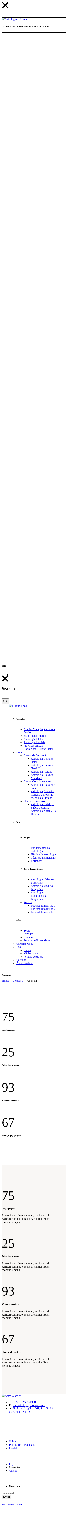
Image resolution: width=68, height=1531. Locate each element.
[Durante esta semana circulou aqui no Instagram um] (34, 543)
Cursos (13, 1470)
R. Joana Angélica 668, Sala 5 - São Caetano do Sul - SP (31, 1410)
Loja (11, 1464)
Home (5, 980)
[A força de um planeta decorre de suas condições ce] (34, 630)
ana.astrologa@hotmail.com (29, 1405)
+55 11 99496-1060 (24, 1401)
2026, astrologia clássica (12, 1504)
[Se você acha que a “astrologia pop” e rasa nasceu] (34, 100)
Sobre (12, 1441)
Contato (13, 1448)
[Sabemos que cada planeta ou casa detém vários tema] (34, 209)
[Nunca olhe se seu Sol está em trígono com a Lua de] (34, 434)
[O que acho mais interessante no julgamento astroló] (34, 322)
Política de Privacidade (22, 1444)
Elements (18, 980)
